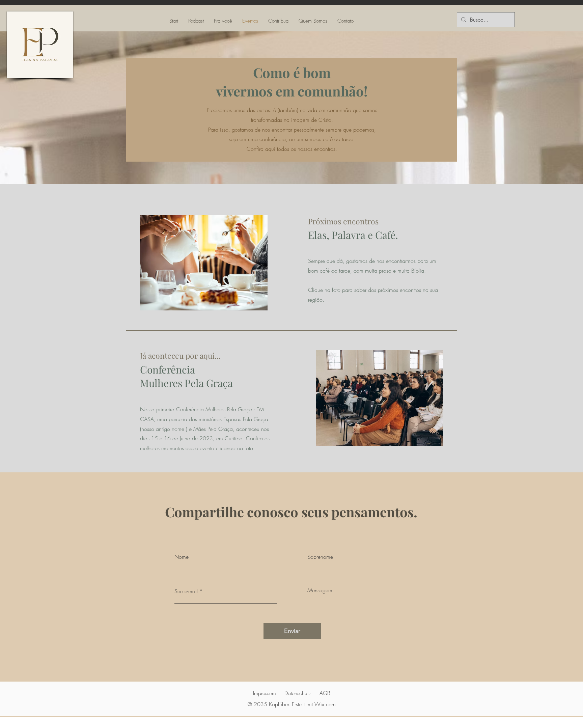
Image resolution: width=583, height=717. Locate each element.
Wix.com (325, 704)
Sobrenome (320, 556)
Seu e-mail (186, 591)
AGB (325, 693)
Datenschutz (297, 693)
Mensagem (319, 590)
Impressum (264, 693)
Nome (181, 556)
